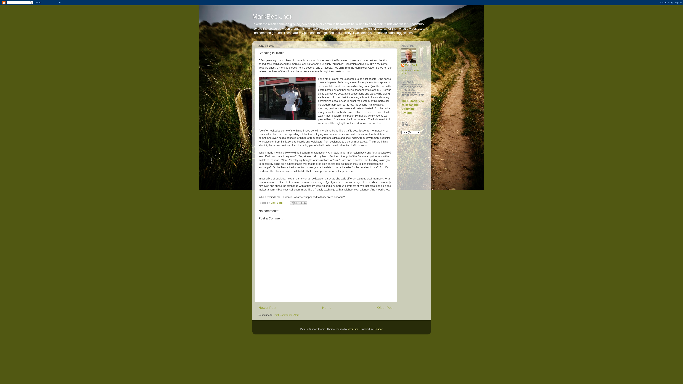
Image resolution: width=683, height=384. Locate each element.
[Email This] (292, 203)
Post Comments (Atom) (287, 315)
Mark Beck (411, 65)
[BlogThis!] (295, 203)
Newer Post (267, 308)
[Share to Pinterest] (305, 203)
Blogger (378, 329)
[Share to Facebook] (302, 203)
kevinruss (353, 329)
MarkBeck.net (271, 16)
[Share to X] (298, 203)
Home (326, 308)
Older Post (385, 308)
